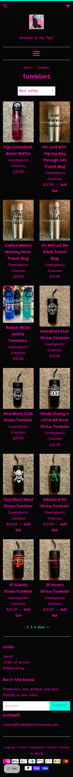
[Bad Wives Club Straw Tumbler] (55, 306)
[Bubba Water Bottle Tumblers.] (18, 304)
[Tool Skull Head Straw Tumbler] (18, 474)
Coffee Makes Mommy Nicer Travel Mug (18, 252)
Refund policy (13, 668)
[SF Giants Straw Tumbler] (18, 559)
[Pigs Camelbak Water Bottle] (18, 121)
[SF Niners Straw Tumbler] (55, 559)
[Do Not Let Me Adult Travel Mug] (55, 220)
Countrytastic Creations (42, 747)
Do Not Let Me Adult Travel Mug (54, 252)
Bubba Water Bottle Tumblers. (18, 334)
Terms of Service (16, 662)
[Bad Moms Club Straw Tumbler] (18, 388)
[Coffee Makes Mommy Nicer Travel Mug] (18, 220)
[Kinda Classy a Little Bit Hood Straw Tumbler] (55, 388)
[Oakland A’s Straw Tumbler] (55, 474)
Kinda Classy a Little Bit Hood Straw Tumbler (54, 420)
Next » (43, 627)
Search (8, 657)
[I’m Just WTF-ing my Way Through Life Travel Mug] (55, 121)
